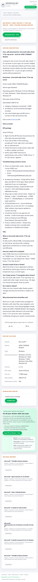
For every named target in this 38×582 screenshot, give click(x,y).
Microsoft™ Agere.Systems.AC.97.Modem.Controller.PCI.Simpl (19, 524)
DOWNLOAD (11, 400)
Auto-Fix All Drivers (11, 40)
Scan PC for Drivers (31, 7)
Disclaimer (4, 574)
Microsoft (15, 13)
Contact (35, 4)
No (28, 326)
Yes (12, 326)
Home (4, 13)
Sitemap (26, 574)
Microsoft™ (22, 342)
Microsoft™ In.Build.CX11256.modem (15, 508)
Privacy (9, 574)
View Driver (8, 470)
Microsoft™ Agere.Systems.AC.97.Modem (16, 477)
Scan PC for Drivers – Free (12, 433)
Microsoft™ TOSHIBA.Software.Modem (16, 461)
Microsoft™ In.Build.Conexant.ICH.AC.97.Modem (19, 540)
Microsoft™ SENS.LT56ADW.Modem (15, 492)
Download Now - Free (12, 35)
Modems (10, 13)
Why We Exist (33, 1)
